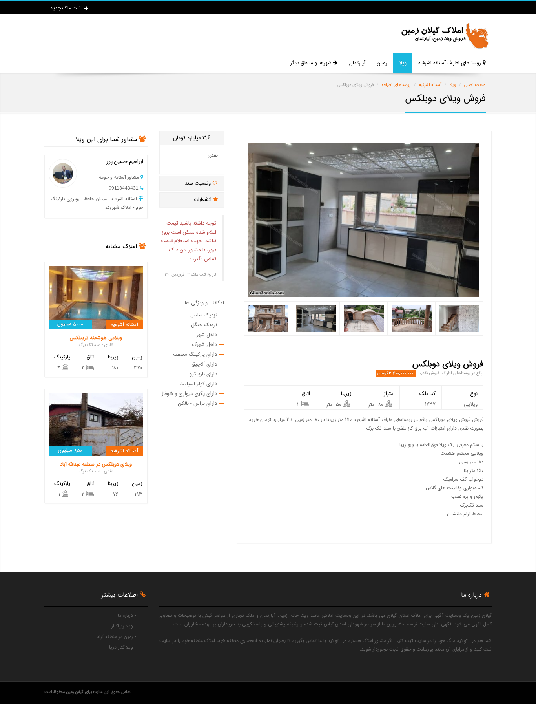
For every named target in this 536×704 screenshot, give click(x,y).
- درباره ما (127, 615)
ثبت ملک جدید (66, 8)
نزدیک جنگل (204, 325)
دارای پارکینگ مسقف (195, 354)
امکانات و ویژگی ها (204, 303)
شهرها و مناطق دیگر (311, 63)
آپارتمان (357, 63)
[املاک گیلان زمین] (444, 36)
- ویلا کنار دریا (122, 647)
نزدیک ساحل (203, 315)
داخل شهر (207, 335)
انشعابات (203, 200)
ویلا (403, 63)
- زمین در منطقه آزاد (116, 636)
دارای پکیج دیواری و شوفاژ (189, 393)
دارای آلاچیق (204, 364)
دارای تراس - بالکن (197, 403)
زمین (382, 63)
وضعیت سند (198, 183)
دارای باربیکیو (203, 374)
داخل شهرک (204, 344)
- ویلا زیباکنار (123, 626)
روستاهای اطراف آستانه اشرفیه (450, 63)
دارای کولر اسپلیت (198, 384)
